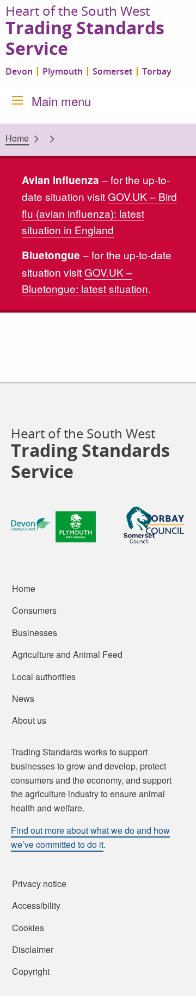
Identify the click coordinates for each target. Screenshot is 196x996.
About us (29, 720)
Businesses (34, 633)
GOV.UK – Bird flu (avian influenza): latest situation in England (99, 213)
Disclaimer (32, 950)
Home (17, 138)
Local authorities (44, 676)
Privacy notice (39, 884)
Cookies (28, 927)
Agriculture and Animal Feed (67, 655)
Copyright (31, 971)
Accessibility (36, 906)
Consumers (34, 610)
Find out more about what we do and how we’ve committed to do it (90, 837)
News (23, 699)
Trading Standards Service (84, 38)
